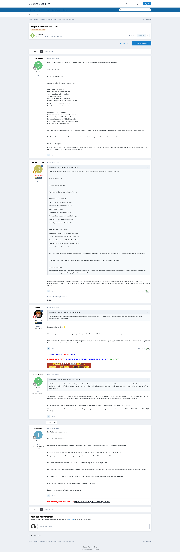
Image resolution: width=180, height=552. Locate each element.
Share (132, 35)
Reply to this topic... (46, 526)
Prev (34, 51)
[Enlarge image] (65, 327)
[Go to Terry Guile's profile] (38, 435)
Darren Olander (38, 162)
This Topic (142, 10)
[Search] (149, 9)
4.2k (39, 326)
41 (39, 444)
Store (47, 10)
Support (65, 10)
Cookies (94, 547)
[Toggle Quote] (50, 167)
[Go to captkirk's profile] (38, 314)
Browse (32, 10)
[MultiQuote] (48, 155)
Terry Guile (38, 428)
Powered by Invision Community (90, 549)
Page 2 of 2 (48, 51)
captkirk (38, 307)
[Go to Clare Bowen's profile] (38, 65)
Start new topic (124, 43)
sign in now (71, 519)
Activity (40, 10)
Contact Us (86, 547)
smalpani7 (41, 34)
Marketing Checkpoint (39, 4)
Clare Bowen (38, 59)
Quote (53, 155)
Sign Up (147, 4)
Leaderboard (52, 15)
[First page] (31, 51)
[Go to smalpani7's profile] (32, 35)
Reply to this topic (142, 43)
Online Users (41, 15)
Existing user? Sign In (133, 4)
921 (39, 181)
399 (39, 75)
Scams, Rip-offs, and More (54, 36)
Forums (31, 15)
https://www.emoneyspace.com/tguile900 (92, 502)
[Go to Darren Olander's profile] (38, 169)
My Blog (49, 300)
